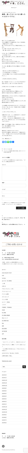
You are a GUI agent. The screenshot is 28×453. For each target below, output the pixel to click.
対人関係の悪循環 (6, 315)
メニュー (15, 7)
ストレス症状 (5, 299)
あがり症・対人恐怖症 (7, 280)
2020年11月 (4, 383)
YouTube (4, 278)
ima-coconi (13, 12)
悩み (3, 323)
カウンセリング (5, 296)
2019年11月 (4, 409)
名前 (3, 182)
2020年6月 (4, 390)
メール (4, 189)
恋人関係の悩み (5, 320)
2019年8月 (4, 417)
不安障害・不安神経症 (7, 307)
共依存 (3, 310)
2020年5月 (4, 393)
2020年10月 (4, 385)
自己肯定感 (4, 331)
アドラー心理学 (5, 294)
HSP (3, 275)
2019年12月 (4, 406)
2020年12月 (4, 380)
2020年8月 (4, 388)
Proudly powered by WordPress (8, 449)
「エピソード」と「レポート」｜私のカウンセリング (13, 342)
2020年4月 (4, 396)
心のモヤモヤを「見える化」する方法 (10, 353)
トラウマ (4, 304)
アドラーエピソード (6, 291)
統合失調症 (4, 328)
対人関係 (4, 312)
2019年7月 (4, 420)
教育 (3, 326)
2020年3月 (4, 398)
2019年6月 (4, 422)
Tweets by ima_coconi (6, 361)
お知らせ (4, 286)
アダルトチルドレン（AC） (8, 288)
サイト (3, 195)
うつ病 (3, 283)
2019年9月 (4, 414)
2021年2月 (4, 375)
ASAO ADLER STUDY (7, 272)
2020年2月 (4, 401)
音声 (3, 333)
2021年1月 (4, 377)
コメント (4, 164)
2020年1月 (4, 404)
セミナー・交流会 (6, 302)
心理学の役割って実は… (7, 355)
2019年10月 (4, 412)
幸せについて (5, 318)
